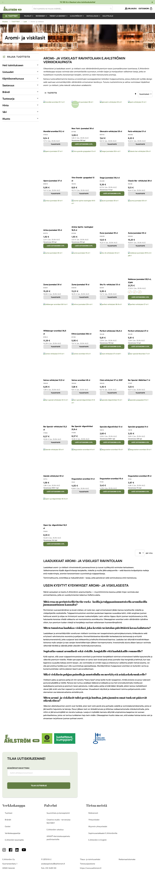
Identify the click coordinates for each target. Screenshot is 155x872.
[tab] (20, 56)
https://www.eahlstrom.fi (90, 868)
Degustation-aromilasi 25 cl (139, 476)
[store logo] (22, 743)
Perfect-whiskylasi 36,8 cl (111, 331)
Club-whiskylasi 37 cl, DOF (111, 380)
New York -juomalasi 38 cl (83, 128)
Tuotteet (13, 16)
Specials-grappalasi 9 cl (138, 427)
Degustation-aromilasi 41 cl (83, 479)
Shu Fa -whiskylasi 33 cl (110, 284)
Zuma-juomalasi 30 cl (137, 233)
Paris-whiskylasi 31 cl (137, 131)
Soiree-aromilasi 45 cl (81, 380)
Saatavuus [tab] (8, 85)
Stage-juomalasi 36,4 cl (110, 178)
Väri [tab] (4, 112)
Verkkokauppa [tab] (13, 805)
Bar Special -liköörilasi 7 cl (139, 380)
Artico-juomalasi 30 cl (52, 230)
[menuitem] (29, 16)
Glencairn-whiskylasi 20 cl (111, 131)
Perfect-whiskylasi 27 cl (138, 331)
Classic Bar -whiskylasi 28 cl (140, 181)
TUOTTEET (16, 22)
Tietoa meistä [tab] (96, 805)
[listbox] (140, 292)
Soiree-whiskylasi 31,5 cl (53, 380)
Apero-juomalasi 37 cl (52, 181)
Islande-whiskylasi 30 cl (53, 476)
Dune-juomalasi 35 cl (109, 233)
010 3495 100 (50, 868)
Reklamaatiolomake (127, 859)
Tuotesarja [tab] (8, 98)
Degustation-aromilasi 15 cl (111, 478)
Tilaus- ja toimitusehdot (90, 859)
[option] (130, 292)
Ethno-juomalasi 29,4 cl (81, 334)
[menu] (69, 16)
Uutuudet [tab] (8, 72)
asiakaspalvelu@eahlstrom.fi (53, 864)
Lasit (25, 22)
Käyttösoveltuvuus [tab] (13, 78)
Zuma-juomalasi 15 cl (80, 284)
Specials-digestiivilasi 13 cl (111, 427)
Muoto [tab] (6, 118)
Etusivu (5, 22)
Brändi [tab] (6, 92)
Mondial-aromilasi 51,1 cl (53, 131)
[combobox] (72, 8)
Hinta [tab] (5, 105)
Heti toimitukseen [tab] (12, 65)
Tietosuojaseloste (87, 864)
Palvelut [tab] (50, 805)
